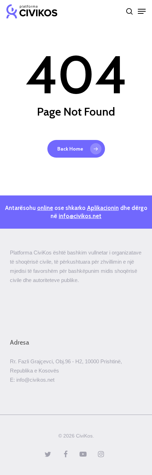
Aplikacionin (103, 207)
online (45, 207)
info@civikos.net (80, 215)
